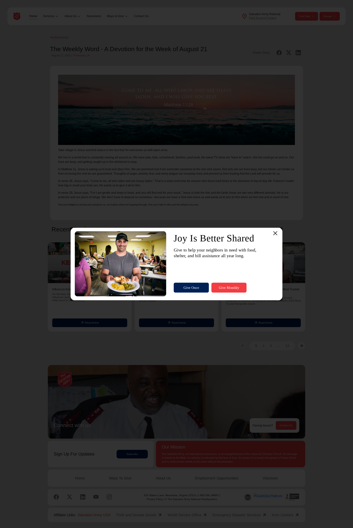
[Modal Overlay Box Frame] (176, 264)
